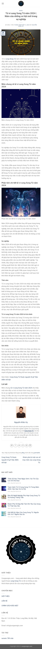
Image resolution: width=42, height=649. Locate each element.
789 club (10, 638)
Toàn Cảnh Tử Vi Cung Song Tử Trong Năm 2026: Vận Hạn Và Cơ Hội (23, 488)
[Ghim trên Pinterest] (26, 445)
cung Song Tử (11, 59)
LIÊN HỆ (4, 601)
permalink (37, 452)
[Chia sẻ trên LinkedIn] (30, 445)
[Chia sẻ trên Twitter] (19, 445)
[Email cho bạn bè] (23, 445)
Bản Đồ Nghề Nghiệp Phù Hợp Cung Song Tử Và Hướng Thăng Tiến (24, 496)
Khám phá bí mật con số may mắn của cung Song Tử (31, 459)
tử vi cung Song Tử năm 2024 (21, 388)
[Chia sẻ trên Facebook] (15, 445)
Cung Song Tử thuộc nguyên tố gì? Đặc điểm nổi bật (10, 459)
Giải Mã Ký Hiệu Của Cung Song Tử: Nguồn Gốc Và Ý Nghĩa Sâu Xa (23, 513)
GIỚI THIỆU (5, 596)
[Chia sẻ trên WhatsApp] (11, 445)
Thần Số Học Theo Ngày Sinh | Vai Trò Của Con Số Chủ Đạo (23, 480)
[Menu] (3, 3)
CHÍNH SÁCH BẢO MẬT (10, 606)
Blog (21, 10)
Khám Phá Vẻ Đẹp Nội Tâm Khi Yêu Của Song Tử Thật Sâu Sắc (24, 505)
